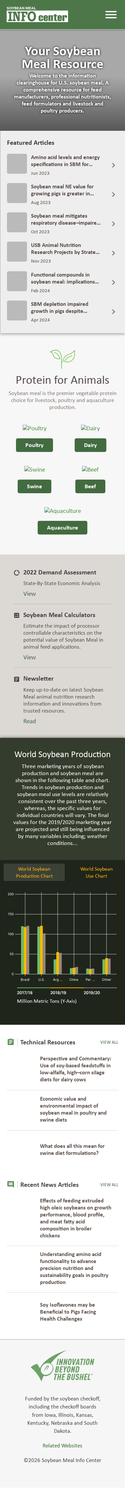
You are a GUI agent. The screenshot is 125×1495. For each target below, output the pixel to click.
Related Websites (62, 1445)
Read (29, 721)
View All (109, 1042)
